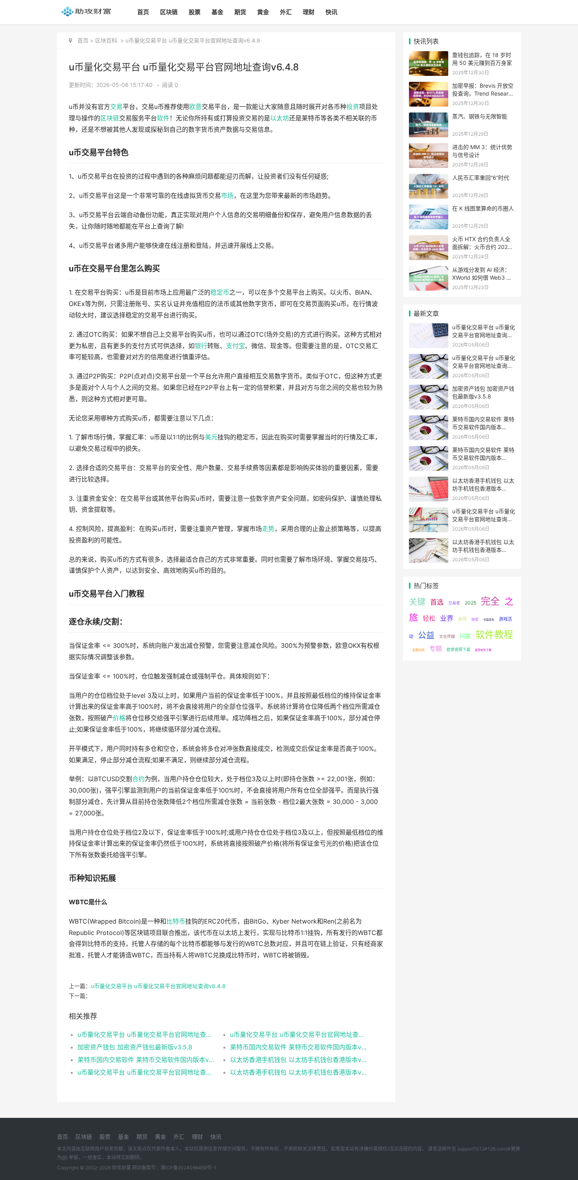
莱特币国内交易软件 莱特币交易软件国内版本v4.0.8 (298, 1047)
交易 (116, 107)
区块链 (169, 12)
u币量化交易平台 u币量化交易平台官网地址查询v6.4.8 (158, 986)
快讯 (331, 12)
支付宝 (235, 346)
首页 (143, 12)
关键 (417, 602)
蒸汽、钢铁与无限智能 (479, 116)
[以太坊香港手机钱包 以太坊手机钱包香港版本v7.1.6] (428, 481)
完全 (490, 601)
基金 (217, 12)
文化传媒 (447, 636)
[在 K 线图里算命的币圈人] (428, 209)
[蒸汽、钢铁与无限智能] (428, 117)
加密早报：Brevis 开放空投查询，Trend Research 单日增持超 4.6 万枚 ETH (483, 93)
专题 (435, 649)
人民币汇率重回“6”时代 (480, 177)
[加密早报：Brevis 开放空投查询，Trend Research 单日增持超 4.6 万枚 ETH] (428, 86)
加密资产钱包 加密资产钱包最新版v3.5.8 (134, 1047)
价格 (119, 718)
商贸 (462, 619)
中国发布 (488, 619)
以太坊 (279, 118)
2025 (470, 603)
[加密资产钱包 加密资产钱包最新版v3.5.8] (428, 389)
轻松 (429, 618)
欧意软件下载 (483, 650)
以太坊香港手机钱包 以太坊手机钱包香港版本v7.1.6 (298, 1060)
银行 (201, 346)
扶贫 (475, 619)
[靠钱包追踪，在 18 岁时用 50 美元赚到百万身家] (428, 56)
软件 (163, 118)
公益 (426, 635)
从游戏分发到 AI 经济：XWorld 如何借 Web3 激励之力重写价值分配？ (482, 277)
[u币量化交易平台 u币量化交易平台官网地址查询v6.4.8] (428, 328)
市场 (227, 195)
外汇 (286, 12)
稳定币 (219, 292)
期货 (240, 12)
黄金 (263, 12)
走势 (268, 529)
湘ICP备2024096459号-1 (188, 1168)
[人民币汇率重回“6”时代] (428, 178)
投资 (352, 107)
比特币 (175, 921)
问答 (465, 635)
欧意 (195, 107)
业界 (446, 618)
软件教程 (494, 634)
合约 (138, 779)
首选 (437, 602)
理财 (309, 12)
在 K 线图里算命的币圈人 (483, 208)
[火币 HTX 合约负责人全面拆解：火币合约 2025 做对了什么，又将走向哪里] (428, 240)
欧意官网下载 (458, 649)
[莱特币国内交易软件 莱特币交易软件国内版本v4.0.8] (428, 420)
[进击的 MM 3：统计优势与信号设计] (428, 148)
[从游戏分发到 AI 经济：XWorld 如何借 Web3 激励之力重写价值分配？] (428, 270)
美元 (211, 437)
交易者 (454, 603)
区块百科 (106, 40)
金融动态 (418, 650)
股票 (195, 12)
